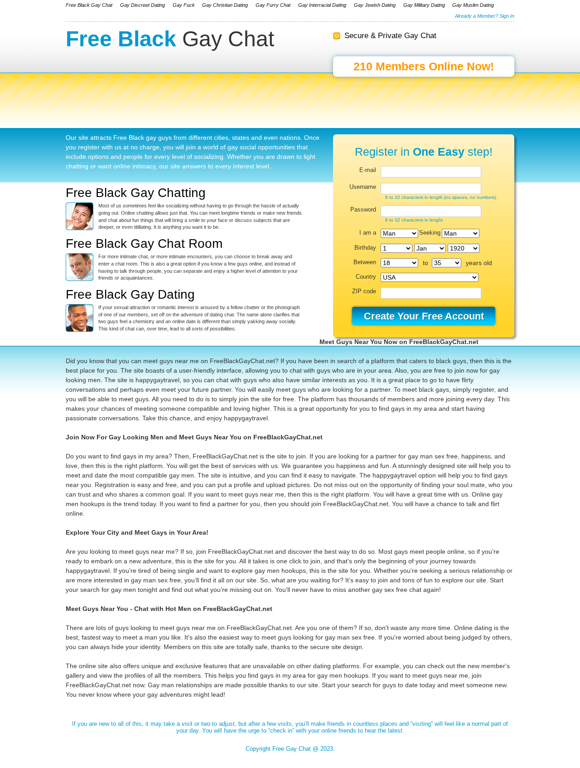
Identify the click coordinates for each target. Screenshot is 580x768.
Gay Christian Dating (225, 5)
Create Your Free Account (424, 316)
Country (366, 277)
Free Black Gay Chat (89, 5)
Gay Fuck (184, 5)
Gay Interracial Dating (322, 5)
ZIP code (364, 291)
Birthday (365, 248)
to (425, 262)
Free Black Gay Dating (130, 294)
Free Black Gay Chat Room (144, 243)
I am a (367, 233)
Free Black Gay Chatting (136, 193)
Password (363, 210)
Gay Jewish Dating (375, 5)
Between (364, 262)
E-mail (367, 170)
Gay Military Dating (424, 5)
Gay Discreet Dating (142, 5)
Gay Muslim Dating (473, 5)
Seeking (428, 233)
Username (362, 187)
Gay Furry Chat (273, 5)
